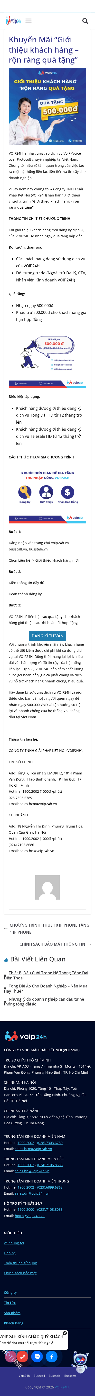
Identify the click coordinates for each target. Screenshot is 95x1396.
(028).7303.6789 (50, 1142)
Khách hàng (13, 1323)
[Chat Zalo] (37, 1356)
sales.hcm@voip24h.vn (33, 1148)
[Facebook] (51, 1356)
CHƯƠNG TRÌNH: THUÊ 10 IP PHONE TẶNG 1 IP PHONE (49, 928)
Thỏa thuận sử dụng (20, 1263)
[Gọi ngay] (22, 1356)
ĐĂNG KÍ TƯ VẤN (48, 636)
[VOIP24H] (13, 20)
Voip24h (24, 1376)
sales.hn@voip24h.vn (32, 1171)
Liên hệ (10, 1253)
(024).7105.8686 (50, 1165)
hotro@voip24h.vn (30, 1215)
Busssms (70, 1376)
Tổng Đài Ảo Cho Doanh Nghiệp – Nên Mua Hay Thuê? (45, 988)
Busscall (39, 1376)
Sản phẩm (12, 1313)
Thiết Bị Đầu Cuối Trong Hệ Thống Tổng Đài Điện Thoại (46, 975)
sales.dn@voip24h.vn (32, 1193)
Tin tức (10, 1302)
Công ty (10, 1292)
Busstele (54, 1376)
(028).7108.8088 (50, 1209)
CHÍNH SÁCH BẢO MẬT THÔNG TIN (52, 944)
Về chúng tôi (14, 1243)
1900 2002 (26, 1142)
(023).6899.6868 (50, 1187)
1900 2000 (26, 1209)
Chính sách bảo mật (20, 1273)
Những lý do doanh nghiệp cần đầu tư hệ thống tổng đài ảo (44, 1001)
